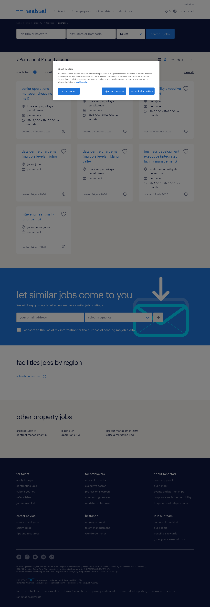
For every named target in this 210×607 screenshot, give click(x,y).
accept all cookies (142, 91)
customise (68, 91)
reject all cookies (114, 91)
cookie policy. (82, 82)
